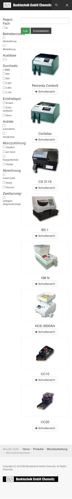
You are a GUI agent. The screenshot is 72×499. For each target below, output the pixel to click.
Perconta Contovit (45, 85)
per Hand (10, 151)
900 (8, 78)
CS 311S (45, 181)
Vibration (10, 147)
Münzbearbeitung (57, 449)
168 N (45, 277)
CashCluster (9, 177)
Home (26, 449)
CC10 (45, 373)
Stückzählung (9, 41)
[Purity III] (27, 5)
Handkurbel (9, 136)
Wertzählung (9, 48)
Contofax (45, 133)
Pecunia (10, 187)
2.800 (8, 87)
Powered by (30, 479)
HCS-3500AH (45, 325)
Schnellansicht (46, 91)
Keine (9, 115)
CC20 (45, 421)
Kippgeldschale (9, 159)
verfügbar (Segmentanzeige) (9, 202)
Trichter (9, 164)
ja (7, 27)
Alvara (9, 182)
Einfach (9, 102)
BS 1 (45, 229)
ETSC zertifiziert (7, 109)
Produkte (38, 449)
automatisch (9, 128)
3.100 (8, 92)
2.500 (8, 83)
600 (8, 73)
